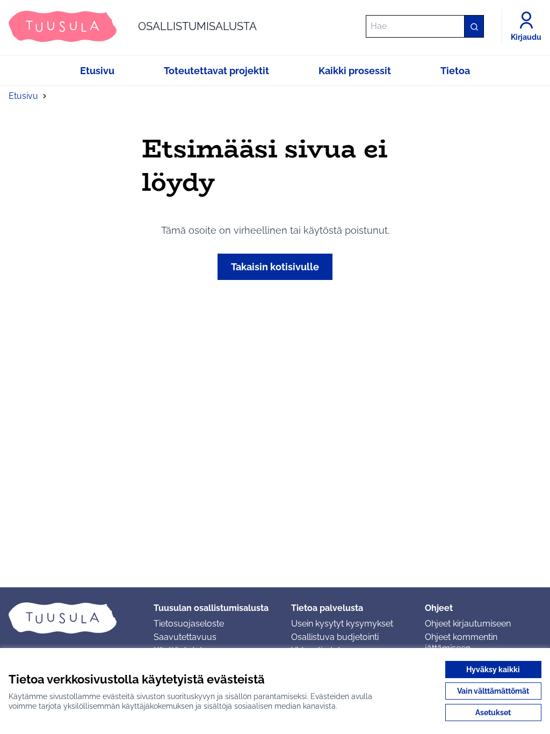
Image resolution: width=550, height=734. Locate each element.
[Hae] (473, 26)
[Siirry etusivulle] (72, 618)
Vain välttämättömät (493, 691)
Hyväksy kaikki (493, 669)
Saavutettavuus (185, 637)
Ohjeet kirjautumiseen (468, 623)
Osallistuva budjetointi (335, 637)
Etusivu (23, 96)
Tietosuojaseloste (189, 623)
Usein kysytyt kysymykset (342, 623)
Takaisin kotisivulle (275, 266)
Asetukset (493, 712)
